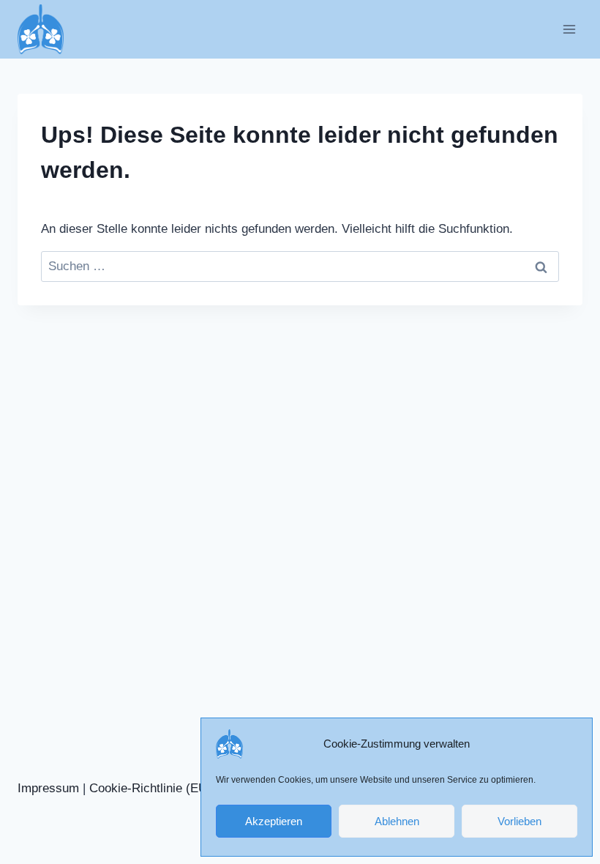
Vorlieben (519, 821)
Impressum (48, 788)
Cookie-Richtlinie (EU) (150, 788)
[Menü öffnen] (568, 29)
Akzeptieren (273, 821)
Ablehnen (397, 821)
